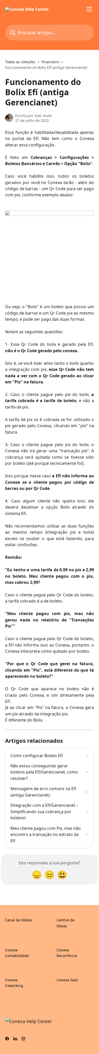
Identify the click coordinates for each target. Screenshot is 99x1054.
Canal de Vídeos (18, 920)
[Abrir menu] (89, 9)
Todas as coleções (20, 61)
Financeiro (50, 61)
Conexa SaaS (67, 979)
